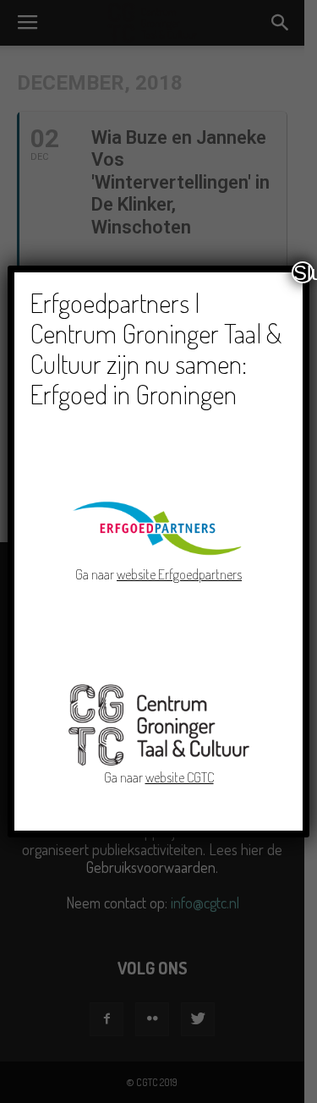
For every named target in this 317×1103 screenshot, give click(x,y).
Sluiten (303, 272)
